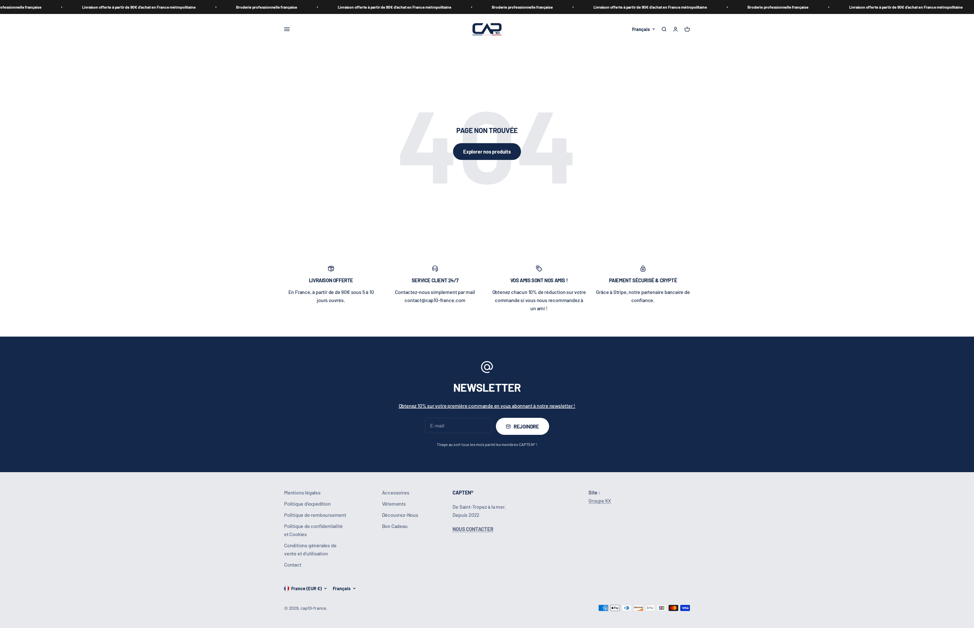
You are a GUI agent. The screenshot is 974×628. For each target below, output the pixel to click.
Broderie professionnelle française (200, 7)
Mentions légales (302, 492)
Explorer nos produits (487, 151)
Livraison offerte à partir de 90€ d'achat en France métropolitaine (72, 7)
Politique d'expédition (307, 504)
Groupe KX (599, 501)
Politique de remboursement (315, 515)
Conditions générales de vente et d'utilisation (310, 549)
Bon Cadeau (395, 526)
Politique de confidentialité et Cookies (313, 530)
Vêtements (394, 504)
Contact (292, 564)
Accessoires (395, 492)
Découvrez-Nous (400, 515)
